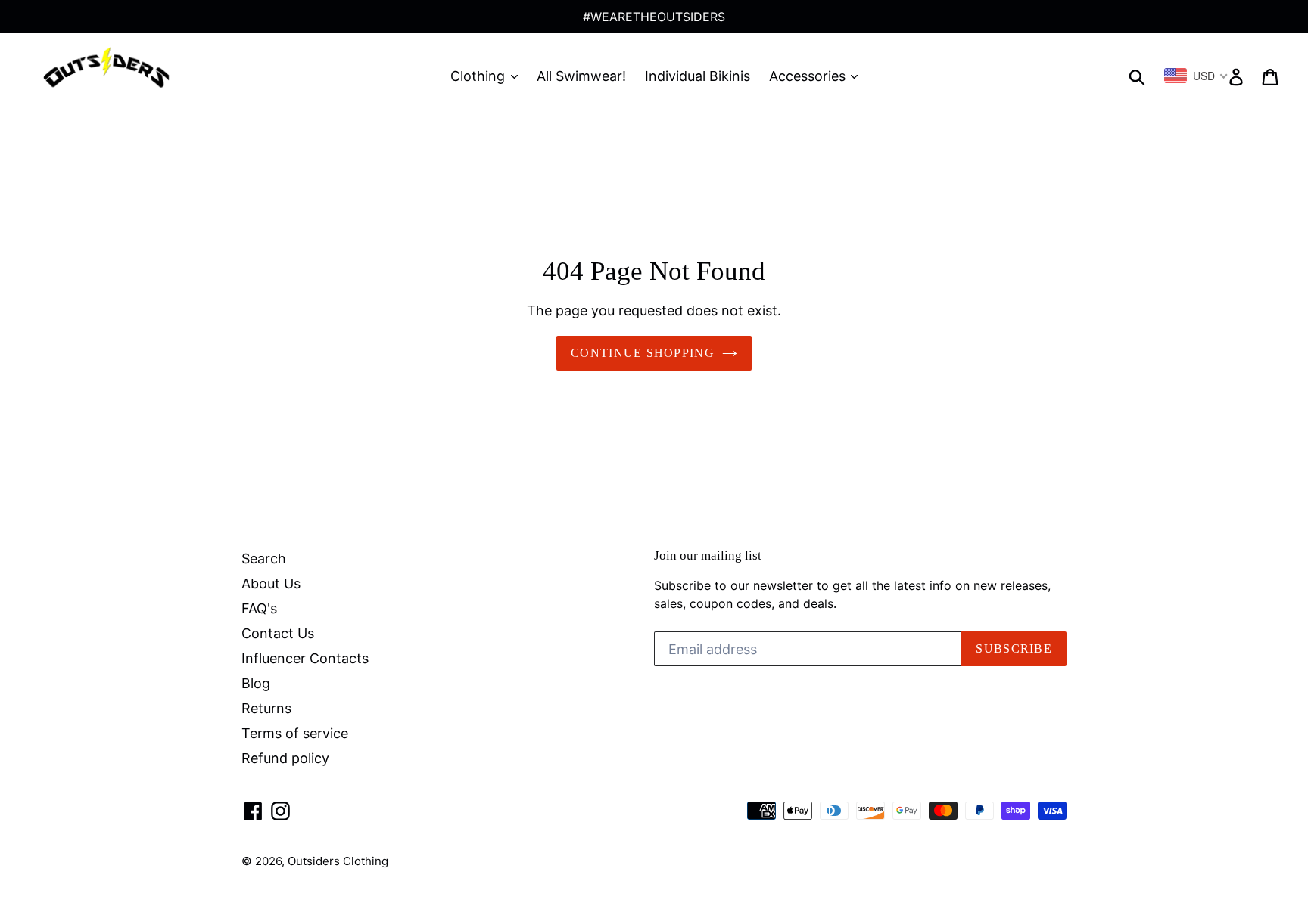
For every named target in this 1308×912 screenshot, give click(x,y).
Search (263, 558)
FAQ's (259, 608)
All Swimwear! (581, 76)
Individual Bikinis (697, 76)
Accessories (809, 76)
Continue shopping (643, 352)
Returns (266, 708)
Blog (255, 683)
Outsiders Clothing (338, 861)
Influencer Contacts (305, 658)
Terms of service (294, 733)
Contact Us (277, 633)
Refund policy (285, 758)
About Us (271, 583)
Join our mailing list (707, 555)
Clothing (479, 76)
